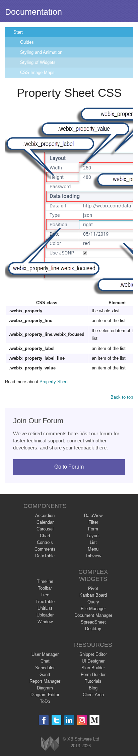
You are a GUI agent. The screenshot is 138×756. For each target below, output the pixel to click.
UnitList (45, 608)
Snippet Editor (93, 654)
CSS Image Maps (37, 72)
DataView (93, 515)
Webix (50, 743)
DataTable (45, 555)
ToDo (45, 701)
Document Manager (93, 615)
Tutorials (93, 681)
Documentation (33, 11)
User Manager (45, 654)
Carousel (45, 528)
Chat (45, 661)
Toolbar (45, 588)
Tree (45, 594)
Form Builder (93, 674)
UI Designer (93, 661)
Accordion (45, 515)
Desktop (93, 628)
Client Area (93, 694)
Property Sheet (54, 381)
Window (45, 621)
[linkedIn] (69, 720)
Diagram (45, 687)
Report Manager (44, 681)
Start (18, 32)
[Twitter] (56, 720)
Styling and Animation (41, 52)
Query (93, 601)
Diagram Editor (44, 694)
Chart (45, 535)
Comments (45, 549)
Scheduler (45, 667)
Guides (27, 42)
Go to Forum (69, 467)
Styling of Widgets (38, 62)
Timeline (45, 581)
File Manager (93, 608)
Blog (93, 687)
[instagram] (82, 720)
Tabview (93, 555)
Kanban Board (93, 595)
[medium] (94, 720)
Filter (93, 522)
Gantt (45, 674)
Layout (93, 535)
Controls (45, 542)
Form (93, 528)
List (93, 542)
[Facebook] (44, 720)
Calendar (45, 522)
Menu (93, 549)
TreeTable (45, 601)
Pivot (93, 588)
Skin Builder (93, 667)
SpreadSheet (93, 622)
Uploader (45, 615)
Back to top (122, 397)
